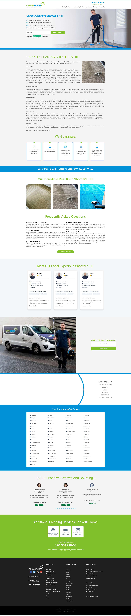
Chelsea (68, 572)
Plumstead (87, 447)
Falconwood (69, 428)
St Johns (33, 456)
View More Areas (70, 601)
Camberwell (33, 420)
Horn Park (87, 434)
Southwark (87, 453)
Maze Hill (51, 442)
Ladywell (68, 437)
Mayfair (68, 590)
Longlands (87, 439)
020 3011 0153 (93, 576)
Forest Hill (87, 428)
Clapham (68, 574)
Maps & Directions (90, 578)
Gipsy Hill (33, 431)
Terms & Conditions (66, 608)
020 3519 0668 (97, 2)
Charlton (68, 420)
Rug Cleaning (49, 576)
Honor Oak (69, 434)
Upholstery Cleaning (42, 291)
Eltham (32, 428)
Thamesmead (34, 458)
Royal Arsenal (52, 450)
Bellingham (33, 417)
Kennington (33, 437)
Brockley (86, 417)
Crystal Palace (70, 423)
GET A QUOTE (57, 32)
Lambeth (86, 437)
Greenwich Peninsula (71, 431)
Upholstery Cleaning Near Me (53, 591)
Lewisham (51, 439)
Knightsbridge (69, 583)
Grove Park (87, 431)
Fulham (68, 576)
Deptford (33, 426)
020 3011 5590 (93, 589)
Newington (51, 445)
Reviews (95, 7)
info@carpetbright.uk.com (105, 397)
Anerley (50, 415)
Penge (50, 447)
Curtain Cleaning (50, 578)
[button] (55, 508)
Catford (50, 420)
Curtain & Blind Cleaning (34, 293)
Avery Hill (69, 415)
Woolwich (33, 464)
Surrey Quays (51, 456)
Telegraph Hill (87, 456)
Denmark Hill (87, 423)
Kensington (68, 581)
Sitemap (74, 608)
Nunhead (69, 445)
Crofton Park (33, 423)
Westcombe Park (88, 461)
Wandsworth (69, 596)
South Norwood (70, 453)
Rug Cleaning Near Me (51, 589)
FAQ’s (47, 596)
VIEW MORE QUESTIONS (66, 251)
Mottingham (69, 442)
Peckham (33, 447)
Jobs (47, 593)
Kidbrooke (51, 437)
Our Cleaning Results (79, 7)
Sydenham (69, 456)
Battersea (68, 570)
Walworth (69, 458)
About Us (48, 569)
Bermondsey (51, 417)
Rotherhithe (33, 450)
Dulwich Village (70, 426)
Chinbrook (87, 420)
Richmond (68, 592)
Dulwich (50, 426)
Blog (47, 598)
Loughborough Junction (35, 442)
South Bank (87, 450)
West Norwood (70, 461)
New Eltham (33, 445)
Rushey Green (70, 450)
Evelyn (50, 428)
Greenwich (51, 431)
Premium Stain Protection (52, 582)
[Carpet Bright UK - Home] (35, 4)
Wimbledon (68, 598)
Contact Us (102, 7)
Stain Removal (43, 293)
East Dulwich (87, 426)
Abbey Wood (33, 415)
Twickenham (69, 594)
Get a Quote (88, 7)
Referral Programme (51, 584)
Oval (86, 445)
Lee (32, 439)
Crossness (51, 423)
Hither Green (51, 434)
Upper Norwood (52, 458)
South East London (52, 453)
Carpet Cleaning (33, 291)
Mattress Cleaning (50, 580)
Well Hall (86, 458)
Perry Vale (69, 447)
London (68, 439)
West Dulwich (34, 461)
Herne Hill (33, 434)
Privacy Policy (58, 608)
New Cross (87, 442)
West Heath (51, 461)
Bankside (87, 415)
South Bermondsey (35, 453)
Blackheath (69, 417)
